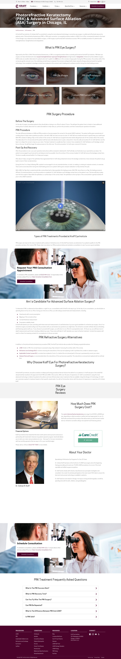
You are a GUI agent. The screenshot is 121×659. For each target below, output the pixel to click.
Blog (53, 634)
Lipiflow (17, 646)
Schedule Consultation (97, 6)
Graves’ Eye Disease (39, 646)
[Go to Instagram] (93, 634)
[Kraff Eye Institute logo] (21, 6)
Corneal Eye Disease (39, 639)
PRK (17, 636)
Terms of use (90, 657)
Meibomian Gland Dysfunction (41, 651)
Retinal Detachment (38, 653)
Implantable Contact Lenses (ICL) (28, 353)
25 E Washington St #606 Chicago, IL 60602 (77, 637)
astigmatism (80, 57)
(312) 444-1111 (45, 275)
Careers (102, 657)
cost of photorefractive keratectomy (74, 414)
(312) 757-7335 (33, 445)
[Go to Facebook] (90, 634)
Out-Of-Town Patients (57, 639)
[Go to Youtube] (96, 634)
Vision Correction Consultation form (42, 277)
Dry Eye (36, 643)
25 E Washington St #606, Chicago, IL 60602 (43, 1)
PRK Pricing (55, 651)
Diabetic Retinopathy (39, 641)
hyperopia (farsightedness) (59, 57)
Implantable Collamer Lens (22, 639)
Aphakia (36, 636)
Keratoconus (37, 648)
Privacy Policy (97, 657)
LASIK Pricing (55, 648)
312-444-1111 (60, 1)
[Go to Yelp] (99, 634)
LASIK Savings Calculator (58, 646)
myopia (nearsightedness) (44, 57)
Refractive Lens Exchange (22, 641)
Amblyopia (36, 634)
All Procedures (28, 30)
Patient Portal (93, 1)
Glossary (54, 641)
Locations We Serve (57, 636)
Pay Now (54, 653)
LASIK (56, 59)
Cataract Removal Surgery (26, 356)
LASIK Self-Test (56, 643)
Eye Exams (18, 643)
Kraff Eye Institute (20, 30)
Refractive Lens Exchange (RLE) (28, 350)
